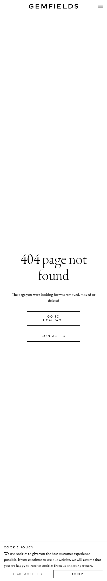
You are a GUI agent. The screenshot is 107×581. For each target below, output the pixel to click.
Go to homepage (53, 318)
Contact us (53, 336)
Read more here (28, 574)
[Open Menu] (100, 6)
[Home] (53, 6)
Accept (78, 574)
